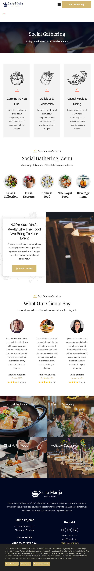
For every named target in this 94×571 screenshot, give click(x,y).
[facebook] (63, 530)
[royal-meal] (65, 176)
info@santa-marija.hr (70, 543)
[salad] (11, 176)
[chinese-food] (47, 176)
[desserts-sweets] (29, 176)
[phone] (75, 530)
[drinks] (83, 176)
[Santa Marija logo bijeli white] (47, 490)
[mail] (69, 530)
